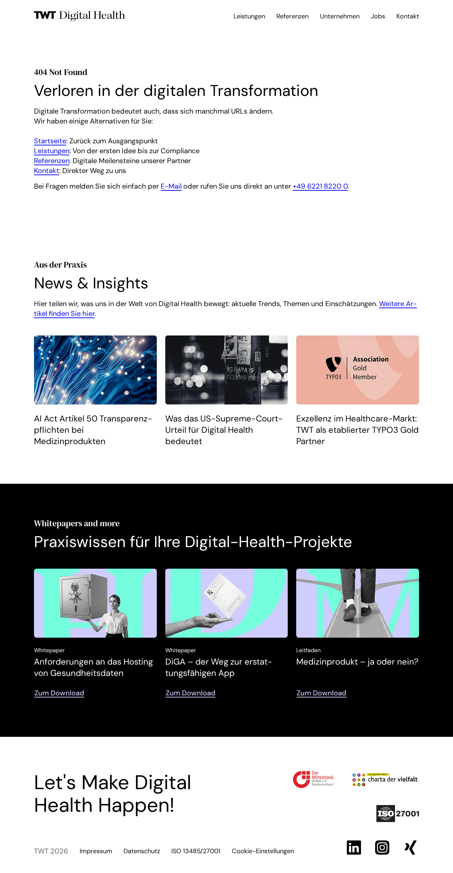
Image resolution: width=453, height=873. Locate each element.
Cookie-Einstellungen (263, 851)
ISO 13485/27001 (195, 851)
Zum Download (59, 692)
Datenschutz (142, 851)
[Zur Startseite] (79, 16)
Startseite (50, 140)
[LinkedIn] (353, 847)
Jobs (378, 16)
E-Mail (171, 186)
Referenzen (292, 16)
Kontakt (407, 16)
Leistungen (249, 16)
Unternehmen (340, 16)
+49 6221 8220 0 (320, 186)
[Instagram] (382, 847)
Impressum (96, 851)
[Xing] (410, 847)
